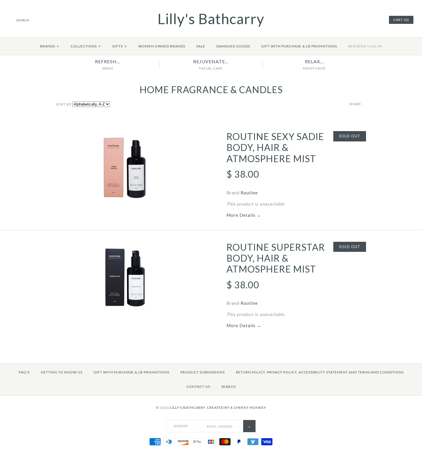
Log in (375, 46)
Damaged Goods (233, 46)
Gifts (119, 46)
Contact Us (198, 386)
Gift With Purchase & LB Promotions (299, 46)
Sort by (63, 104)
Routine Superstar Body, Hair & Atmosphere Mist (276, 258)
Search (228, 386)
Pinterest (369, 20)
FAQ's (24, 372)
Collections (86, 46)
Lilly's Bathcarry (187, 407)
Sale (200, 46)
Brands (49, 46)
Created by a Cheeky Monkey (236, 407)
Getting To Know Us (61, 372)
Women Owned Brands (161, 46)
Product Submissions (203, 372)
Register (357, 46)
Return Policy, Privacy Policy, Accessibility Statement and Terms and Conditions (320, 372)
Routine (249, 192)
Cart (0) (401, 20)
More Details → (244, 215)
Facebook (362, 20)
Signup (181, 426)
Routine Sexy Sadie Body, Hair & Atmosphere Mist (275, 147)
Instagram (376, 20)
